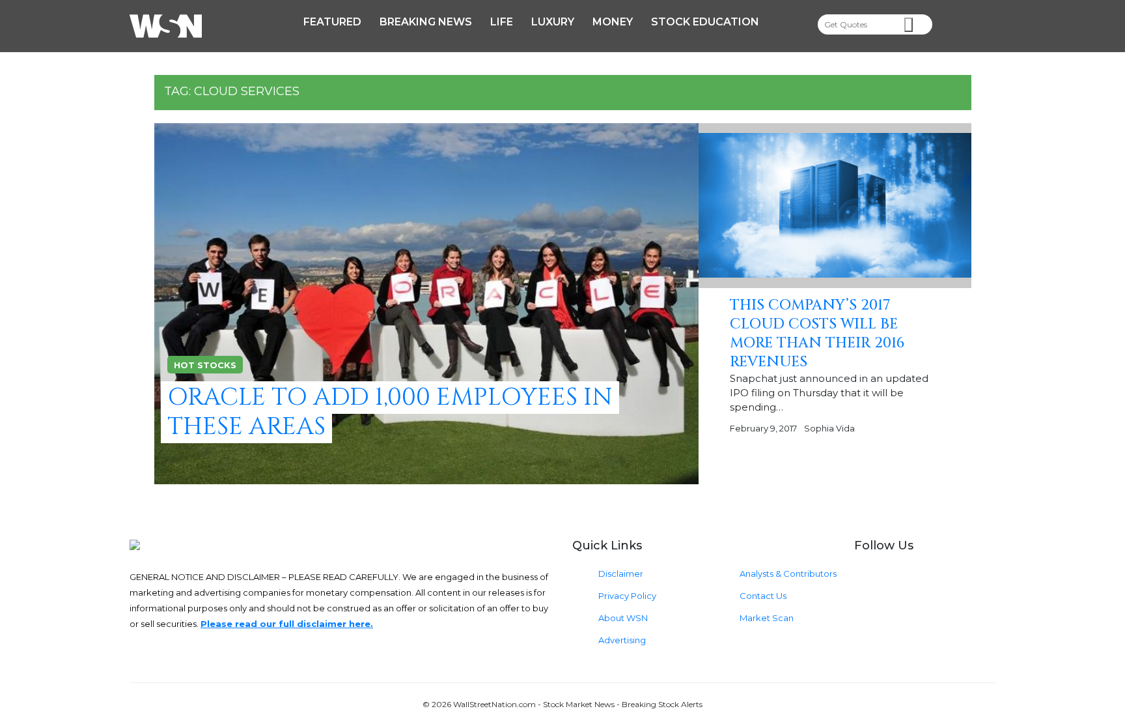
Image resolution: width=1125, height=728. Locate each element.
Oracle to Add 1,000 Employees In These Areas (390, 412)
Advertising (622, 640)
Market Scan (767, 618)
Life (501, 22)
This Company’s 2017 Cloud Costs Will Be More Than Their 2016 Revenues (817, 333)
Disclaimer (620, 573)
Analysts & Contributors (788, 573)
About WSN (623, 618)
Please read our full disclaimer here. (287, 624)
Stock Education (705, 22)
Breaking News (426, 22)
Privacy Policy (627, 595)
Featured (332, 22)
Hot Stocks (205, 365)
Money (612, 22)
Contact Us (763, 595)
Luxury (552, 22)
